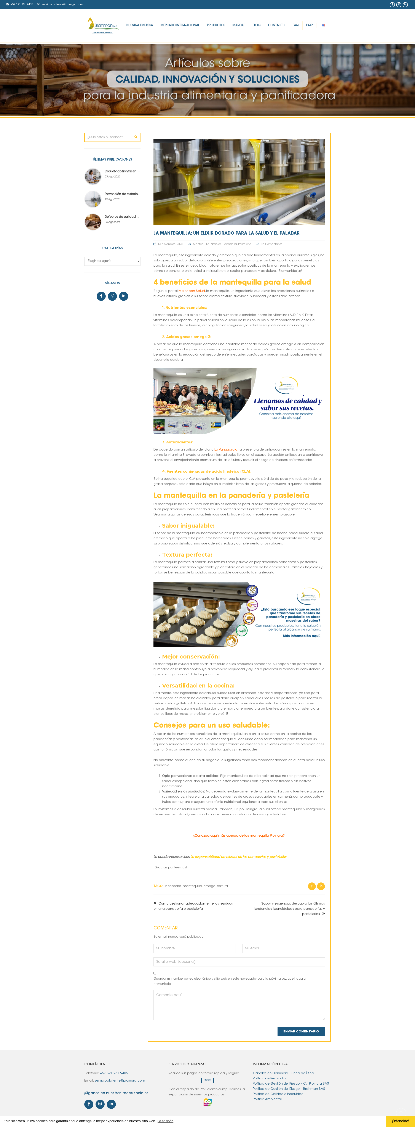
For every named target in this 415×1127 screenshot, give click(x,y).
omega (209, 886)
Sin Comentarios (271, 244)
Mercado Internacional (180, 25)
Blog (256, 25)
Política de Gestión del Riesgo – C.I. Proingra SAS (291, 1083)
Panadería (230, 244)
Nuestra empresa (139, 25)
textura (222, 886)
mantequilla (192, 886)
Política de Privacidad (270, 1078)
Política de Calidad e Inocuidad (278, 1094)
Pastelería (244, 244)
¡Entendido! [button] (400, 1121)
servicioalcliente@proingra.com (62, 4)
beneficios (173, 886)
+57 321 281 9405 (22, 4)
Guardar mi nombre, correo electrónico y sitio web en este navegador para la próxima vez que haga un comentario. (230, 981)
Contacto (276, 25)
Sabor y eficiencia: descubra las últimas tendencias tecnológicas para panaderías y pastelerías (289, 909)
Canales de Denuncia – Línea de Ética (283, 1073)
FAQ (296, 25)
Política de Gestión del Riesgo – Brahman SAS (289, 1089)
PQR (309, 25)
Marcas (239, 25)
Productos (216, 25)
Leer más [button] (165, 1121)
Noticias (216, 244)
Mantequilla (201, 244)
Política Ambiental (268, 1099)
